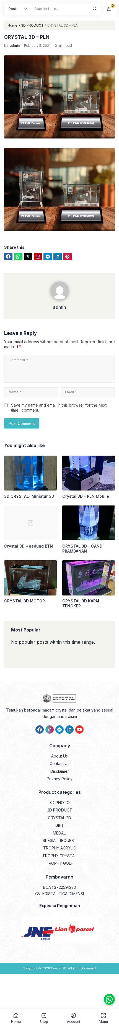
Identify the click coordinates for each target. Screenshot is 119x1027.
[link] (8, 256)
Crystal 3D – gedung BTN (28, 546)
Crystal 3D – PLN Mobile (85, 496)
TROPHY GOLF (59, 863)
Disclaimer (59, 771)
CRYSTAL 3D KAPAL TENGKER (81, 603)
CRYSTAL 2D (59, 817)
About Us (59, 756)
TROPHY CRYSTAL (59, 855)
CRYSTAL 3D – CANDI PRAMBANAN (83, 548)
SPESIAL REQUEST (60, 840)
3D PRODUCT (59, 810)
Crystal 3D (58, 968)
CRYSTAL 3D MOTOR (24, 601)
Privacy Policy (60, 778)
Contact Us (59, 763)
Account (73, 1021)
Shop (44, 1021)
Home (16, 1021)
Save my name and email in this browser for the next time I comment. (59, 407)
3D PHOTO (60, 802)
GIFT (59, 825)
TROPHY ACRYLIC (59, 848)
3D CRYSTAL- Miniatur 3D (29, 496)
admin (59, 307)
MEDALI (59, 833)
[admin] (60, 300)
